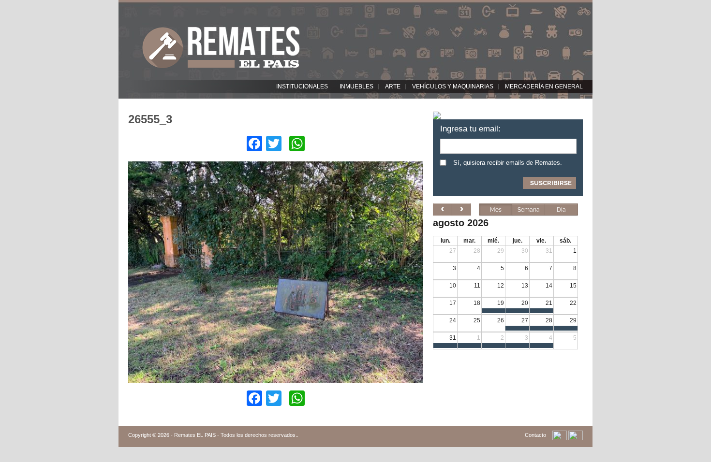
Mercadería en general (544, 86)
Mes (496, 209)
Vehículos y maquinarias (452, 86)
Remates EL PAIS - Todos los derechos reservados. (235, 435)
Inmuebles (356, 86)
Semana (529, 209)
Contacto (535, 435)
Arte (392, 86)
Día (561, 209)
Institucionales (302, 86)
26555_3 (150, 119)
